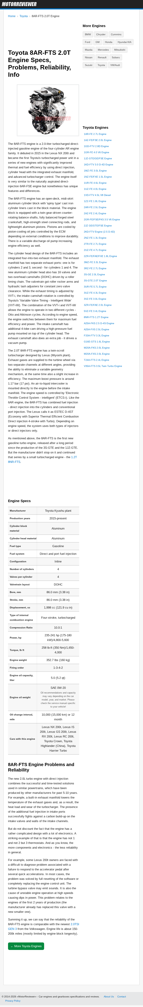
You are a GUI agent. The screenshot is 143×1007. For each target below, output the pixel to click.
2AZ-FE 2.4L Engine (95, 213)
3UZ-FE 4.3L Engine (95, 292)
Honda (108, 42)
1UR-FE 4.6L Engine (95, 182)
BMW (88, 34)
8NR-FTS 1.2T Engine (96, 317)
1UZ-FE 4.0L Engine (95, 189)
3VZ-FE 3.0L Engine (95, 298)
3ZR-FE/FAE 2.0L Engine (98, 305)
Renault (102, 57)
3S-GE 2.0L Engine (94, 274)
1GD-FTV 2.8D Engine (96, 146)
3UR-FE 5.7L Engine (95, 286)
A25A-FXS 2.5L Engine (96, 329)
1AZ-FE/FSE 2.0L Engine (98, 140)
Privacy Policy (12, 1000)
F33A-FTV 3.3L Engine (96, 335)
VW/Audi (115, 65)
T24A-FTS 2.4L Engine (96, 360)
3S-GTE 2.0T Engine (95, 280)
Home (12, 16)
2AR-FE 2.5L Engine (95, 207)
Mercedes (103, 49)
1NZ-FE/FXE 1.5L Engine (98, 176)
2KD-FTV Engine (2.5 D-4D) (99, 231)
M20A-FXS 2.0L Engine (97, 353)
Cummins (116, 34)
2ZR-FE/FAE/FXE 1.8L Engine (100, 256)
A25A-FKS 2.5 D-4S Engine (99, 323)
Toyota (24, 16)
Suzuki (88, 65)
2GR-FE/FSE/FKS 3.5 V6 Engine (102, 219)
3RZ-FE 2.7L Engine (95, 268)
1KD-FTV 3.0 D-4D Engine (98, 164)
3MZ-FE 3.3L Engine (95, 262)
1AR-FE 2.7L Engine (95, 134)
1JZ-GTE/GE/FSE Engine (98, 158)
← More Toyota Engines (26, 946)
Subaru (116, 57)
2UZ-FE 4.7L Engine (95, 250)
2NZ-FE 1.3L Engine (95, 237)
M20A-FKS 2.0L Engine (97, 347)
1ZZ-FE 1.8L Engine (95, 201)
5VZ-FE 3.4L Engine (95, 311)
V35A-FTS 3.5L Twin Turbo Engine (103, 366)
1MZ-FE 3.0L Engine (95, 170)
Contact (121, 996)
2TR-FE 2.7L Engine (95, 244)
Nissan (88, 57)
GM (98, 42)
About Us (109, 996)
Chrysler (101, 34)
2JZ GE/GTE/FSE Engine (98, 225)
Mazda (88, 49)
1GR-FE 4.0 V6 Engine (96, 152)
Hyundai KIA (124, 42)
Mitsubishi (119, 49)
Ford (87, 42)
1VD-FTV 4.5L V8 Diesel (97, 195)
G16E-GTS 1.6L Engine (97, 341)
